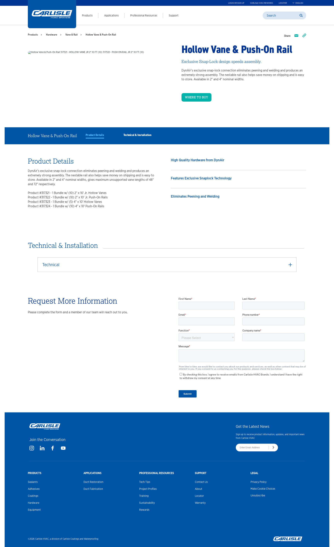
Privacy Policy (258, 481)
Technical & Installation (137, 135)
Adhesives (34, 488)
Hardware (51, 34)
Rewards (144, 509)
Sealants (33, 481)
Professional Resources (143, 15)
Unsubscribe (257, 495)
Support (173, 15)
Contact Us (201, 481)
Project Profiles (148, 488)
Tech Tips (144, 481)
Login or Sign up (236, 3)
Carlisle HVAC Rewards (261, 3)
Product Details (95, 135)
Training (144, 495)
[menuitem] (84, 15)
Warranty (200, 502)
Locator (283, 3)
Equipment (34, 509)
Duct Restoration (93, 481)
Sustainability (147, 502)
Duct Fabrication (93, 488)
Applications (111, 15)
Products (87, 15)
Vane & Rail (71, 34)
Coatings (33, 495)
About (198, 488)
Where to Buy (196, 97)
